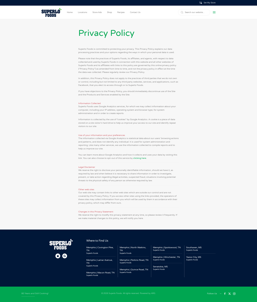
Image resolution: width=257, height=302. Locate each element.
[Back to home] (51, 12)
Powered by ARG (147, 293)
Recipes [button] (121, 12)
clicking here (139, 158)
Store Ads (97, 12)
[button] (207, 2)
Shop (109, 12)
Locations (82, 12)
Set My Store (210, 3)
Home (70, 12)
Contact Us (135, 12)
